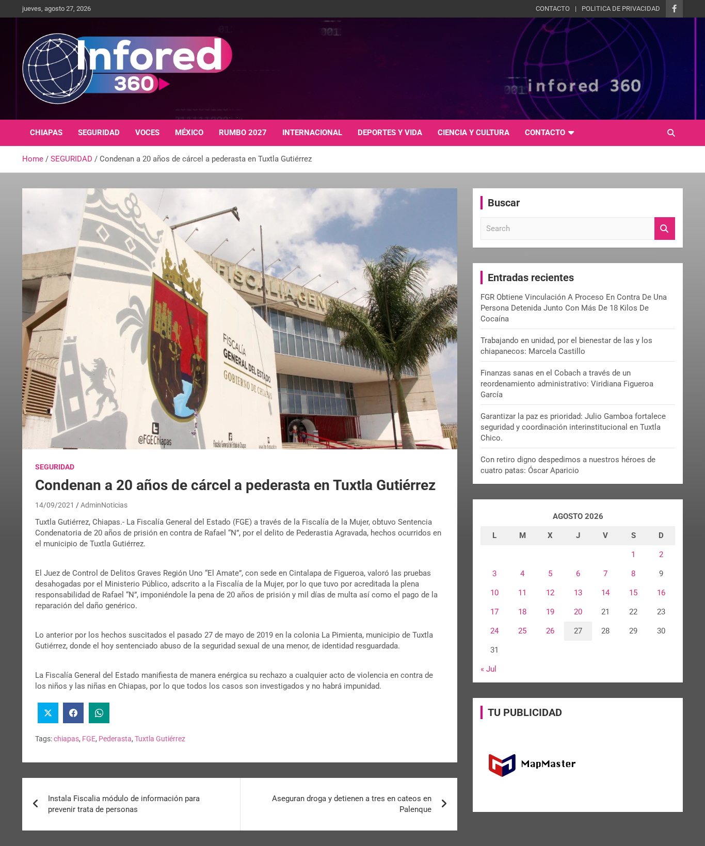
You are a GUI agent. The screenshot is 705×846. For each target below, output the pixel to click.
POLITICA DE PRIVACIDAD (621, 8)
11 (522, 592)
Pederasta (115, 739)
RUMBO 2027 (243, 132)
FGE (88, 739)
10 (494, 592)
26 (550, 631)
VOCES (147, 132)
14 (605, 592)
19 (550, 611)
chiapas (66, 739)
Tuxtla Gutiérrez (160, 739)
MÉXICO (189, 132)
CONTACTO (553, 8)
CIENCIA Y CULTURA (473, 132)
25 (522, 631)
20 (578, 611)
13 (578, 592)
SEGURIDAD (99, 132)
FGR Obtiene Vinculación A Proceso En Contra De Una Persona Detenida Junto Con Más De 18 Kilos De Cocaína (573, 307)
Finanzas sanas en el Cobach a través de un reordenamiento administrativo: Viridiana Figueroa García (566, 383)
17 (494, 611)
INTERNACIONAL (312, 132)
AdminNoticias (104, 505)
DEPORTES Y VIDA (390, 132)
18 (522, 611)
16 (661, 592)
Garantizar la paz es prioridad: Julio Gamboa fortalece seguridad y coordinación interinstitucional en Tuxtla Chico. (573, 427)
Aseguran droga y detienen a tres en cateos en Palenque (351, 804)
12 (550, 592)
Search (664, 228)
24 (494, 631)
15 (633, 592)
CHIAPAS (46, 132)
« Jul (488, 669)
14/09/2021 (54, 505)
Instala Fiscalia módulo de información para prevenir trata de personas (124, 804)
